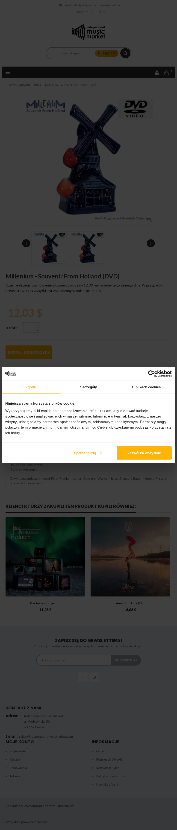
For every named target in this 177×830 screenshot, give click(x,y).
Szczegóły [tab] (88, 387)
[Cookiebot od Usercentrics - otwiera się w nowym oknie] (151, 373)
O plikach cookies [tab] (146, 387)
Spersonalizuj (85, 453)
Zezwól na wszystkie (144, 453)
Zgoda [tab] (31, 387)
